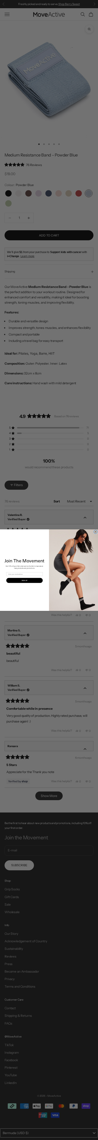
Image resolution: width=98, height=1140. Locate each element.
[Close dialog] (96, 532)
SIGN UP (24, 580)
